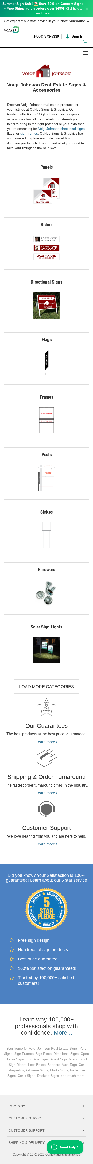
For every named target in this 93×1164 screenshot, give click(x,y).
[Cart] (85, 42)
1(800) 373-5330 (46, 36)
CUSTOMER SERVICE (46, 1118)
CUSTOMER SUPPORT (46, 1130)
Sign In (77, 36)
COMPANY (46, 1106)
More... (63, 1032)
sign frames (29, 133)
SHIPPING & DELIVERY (46, 1143)
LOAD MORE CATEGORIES (46, 686)
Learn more (46, 742)
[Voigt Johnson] (46, 70)
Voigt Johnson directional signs (61, 129)
